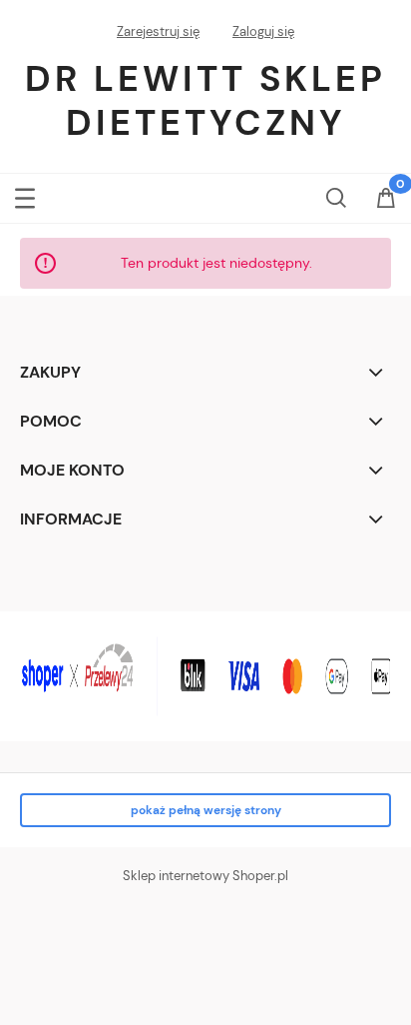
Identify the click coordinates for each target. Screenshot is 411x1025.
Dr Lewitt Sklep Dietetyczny (205, 100)
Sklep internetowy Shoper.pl (205, 875)
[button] (25, 194)
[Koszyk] (386, 200)
